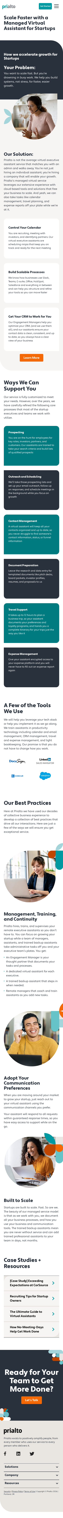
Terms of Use (29, 1491)
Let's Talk (31, 1400)
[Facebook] (10, 1457)
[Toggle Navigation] (56, 6)
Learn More (31, 358)
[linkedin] (22, 1457)
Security (7, 1491)
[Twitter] (35, 1457)
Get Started (45, 6)
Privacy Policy (17, 1491)
